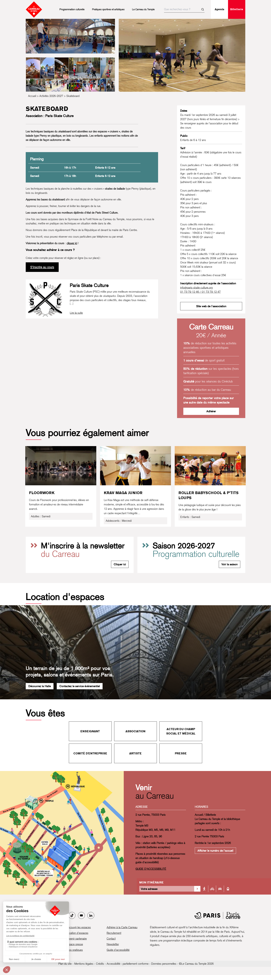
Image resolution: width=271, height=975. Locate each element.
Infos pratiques (74, 949)
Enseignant (90, 731)
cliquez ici (72, 243)
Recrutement (114, 933)
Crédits (100, 963)
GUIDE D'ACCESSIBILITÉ (151, 868)
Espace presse (74, 944)
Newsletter (113, 944)
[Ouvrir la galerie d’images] (70, 36)
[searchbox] (184, 9)
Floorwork (41, 493)
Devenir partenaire (76, 938)
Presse (181, 753)
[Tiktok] (72, 915)
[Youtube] (81, 915)
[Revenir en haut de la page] (259, 594)
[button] (182, 55)
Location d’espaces (77, 933)
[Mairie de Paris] (217, 915)
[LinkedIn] (90, 915)
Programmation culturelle (72, 9)
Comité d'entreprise (90, 753)
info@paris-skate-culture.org (196, 287)
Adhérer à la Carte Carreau (122, 927)
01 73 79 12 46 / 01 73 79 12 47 (200, 291)
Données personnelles (163, 963)
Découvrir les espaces (78, 927)
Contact (111, 938)
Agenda (219, 9)
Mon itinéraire (151, 882)
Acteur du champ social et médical (180, 731)
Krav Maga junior (123, 493)
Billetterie (236, 9)
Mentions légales (83, 963)
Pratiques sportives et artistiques (108, 9)
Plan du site (65, 963)
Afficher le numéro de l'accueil (215, 850)
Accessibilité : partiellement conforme (128, 963)
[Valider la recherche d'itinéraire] (197, 889)
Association (135, 731)
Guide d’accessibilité (118, 949)
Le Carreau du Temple (143, 9)
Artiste (135, 753)
